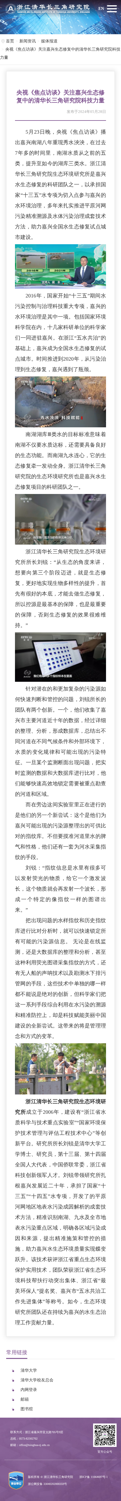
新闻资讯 (27, 41)
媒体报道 (49, 41)
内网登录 (29, 1390)
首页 (10, 41)
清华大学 (29, 1370)
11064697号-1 (99, 1476)
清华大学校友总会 (37, 1380)
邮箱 (25, 1399)
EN (101, 8)
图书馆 (27, 1409)
